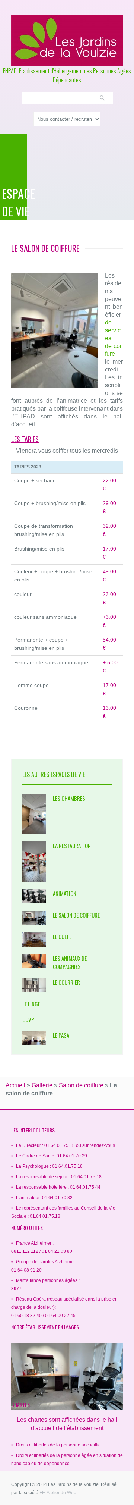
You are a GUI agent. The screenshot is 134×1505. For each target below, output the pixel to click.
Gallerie (42, 1085)
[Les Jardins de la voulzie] (67, 40)
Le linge (31, 1004)
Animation (64, 893)
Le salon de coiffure (76, 915)
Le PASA (61, 1035)
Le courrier (66, 982)
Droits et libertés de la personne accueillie (58, 1445)
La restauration (72, 845)
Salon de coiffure (81, 1085)
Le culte (62, 936)
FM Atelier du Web (57, 1492)
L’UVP (28, 1019)
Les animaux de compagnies (70, 962)
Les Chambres (69, 798)
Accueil (15, 1085)
